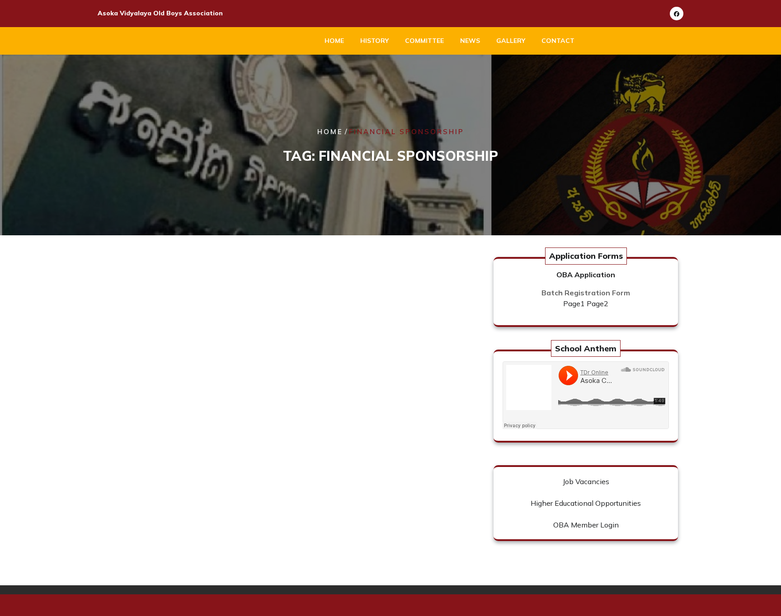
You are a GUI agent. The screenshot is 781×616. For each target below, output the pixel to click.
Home (334, 41)
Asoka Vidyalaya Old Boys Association (160, 13)
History (374, 41)
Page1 (574, 303)
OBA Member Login (586, 524)
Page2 (597, 303)
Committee (424, 41)
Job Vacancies (586, 481)
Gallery (510, 41)
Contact (557, 41)
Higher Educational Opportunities (586, 503)
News (470, 41)
